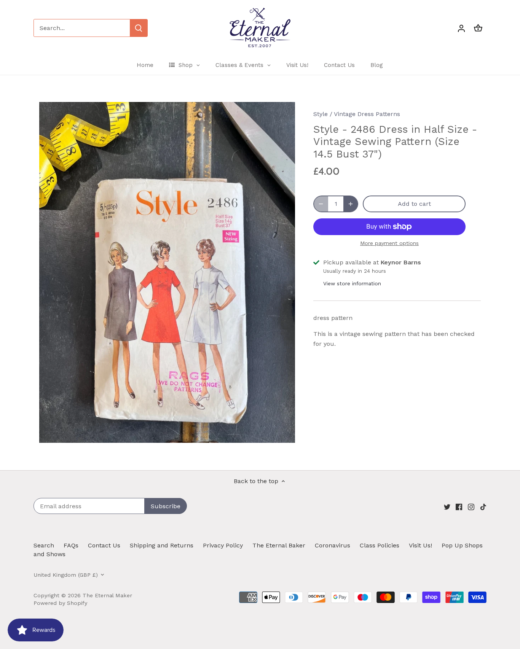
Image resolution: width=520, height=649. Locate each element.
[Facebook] (459, 507)
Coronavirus (332, 545)
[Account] (461, 27)
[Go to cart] (478, 27)
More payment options (389, 243)
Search (43, 545)
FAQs (71, 545)
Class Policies (379, 545)
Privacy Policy (223, 545)
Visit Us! (420, 545)
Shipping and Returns (161, 545)
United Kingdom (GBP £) (65, 575)
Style (320, 114)
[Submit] (138, 28)
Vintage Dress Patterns (367, 114)
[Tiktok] (483, 507)
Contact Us (104, 545)
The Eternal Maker (107, 595)
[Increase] (350, 204)
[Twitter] (447, 507)
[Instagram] (471, 507)
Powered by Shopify (60, 603)
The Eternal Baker (278, 545)
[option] (167, 272)
